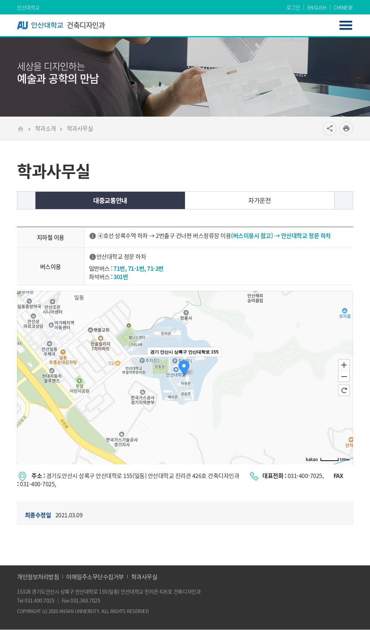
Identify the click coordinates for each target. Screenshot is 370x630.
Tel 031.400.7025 (35, 600)
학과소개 (45, 128)
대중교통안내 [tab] (110, 200)
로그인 (293, 7)
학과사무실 (80, 128)
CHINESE (343, 7)
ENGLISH (317, 7)
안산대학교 (28, 7)
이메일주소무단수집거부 (95, 577)
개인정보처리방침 (38, 577)
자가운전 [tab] (259, 200)
